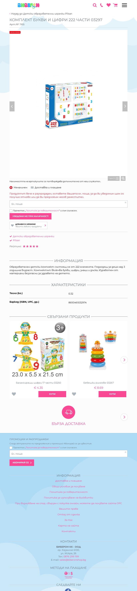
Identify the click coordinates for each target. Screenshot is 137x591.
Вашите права (68, 508)
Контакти (69, 531)
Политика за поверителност (42, 210)
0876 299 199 (71, 556)
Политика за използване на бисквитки (68, 497)
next (124, 360)
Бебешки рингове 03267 (98, 382)
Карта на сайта (68, 525)
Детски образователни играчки (33, 236)
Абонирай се (21, 462)
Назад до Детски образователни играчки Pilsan (41, 13)
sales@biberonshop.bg (73, 559)
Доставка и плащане (68, 480)
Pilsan (16, 240)
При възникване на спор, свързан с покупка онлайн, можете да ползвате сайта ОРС (68, 503)
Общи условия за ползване (68, 486)
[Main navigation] (124, 5)
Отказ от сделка (68, 514)
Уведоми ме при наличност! (31, 216)
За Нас (68, 519)
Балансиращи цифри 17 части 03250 (38, 382)
